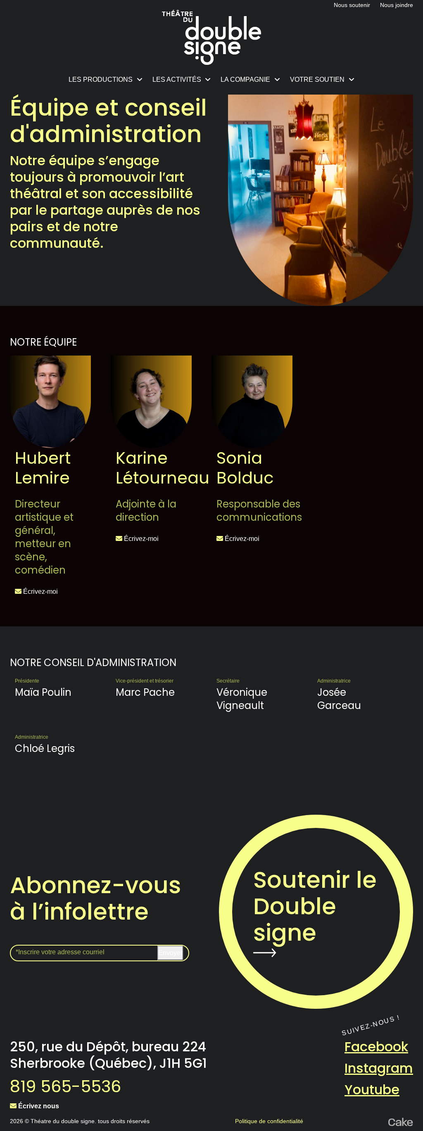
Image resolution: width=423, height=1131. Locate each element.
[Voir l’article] (50, 402)
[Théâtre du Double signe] (211, 37)
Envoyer (170, 952)
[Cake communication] (400, 1121)
